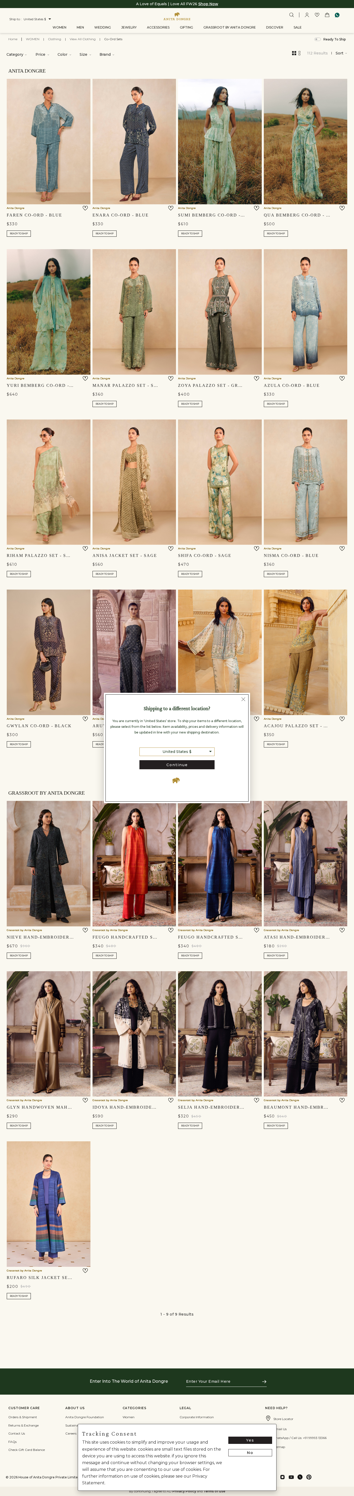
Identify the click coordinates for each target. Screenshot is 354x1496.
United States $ (177, 751)
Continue (177, 765)
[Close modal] (243, 700)
